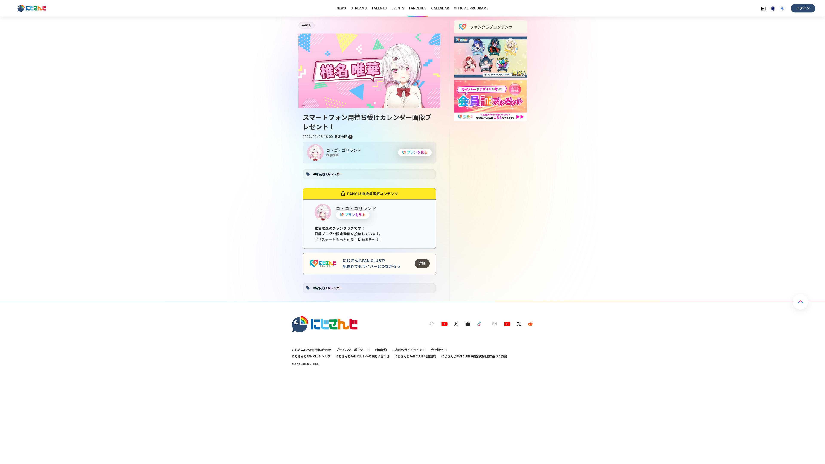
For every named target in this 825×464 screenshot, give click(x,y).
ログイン (803, 8)
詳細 (422, 263)
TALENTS (379, 8)
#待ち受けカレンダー (327, 174)
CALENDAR (440, 8)
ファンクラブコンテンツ (491, 27)
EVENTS (397, 8)
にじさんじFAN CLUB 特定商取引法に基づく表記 (474, 356)
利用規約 (381, 350)
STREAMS (359, 8)
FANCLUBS (417, 8)
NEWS (341, 8)
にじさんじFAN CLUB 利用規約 (415, 356)
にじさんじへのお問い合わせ (311, 350)
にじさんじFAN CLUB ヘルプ (311, 356)
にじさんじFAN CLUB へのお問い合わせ (362, 356)
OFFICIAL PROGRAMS (471, 8)
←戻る (306, 25)
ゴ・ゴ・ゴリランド (343, 150)
